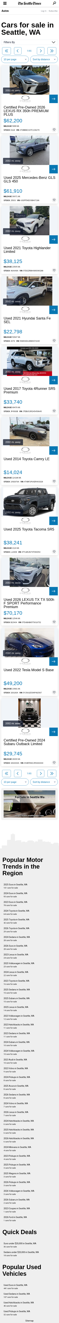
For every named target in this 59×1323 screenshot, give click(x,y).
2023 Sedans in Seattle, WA (17, 1035)
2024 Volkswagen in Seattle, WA (19, 1052)
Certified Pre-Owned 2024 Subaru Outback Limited (24, 742)
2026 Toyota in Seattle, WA (16, 930)
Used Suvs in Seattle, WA (15, 1286)
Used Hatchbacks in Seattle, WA (19, 1304)
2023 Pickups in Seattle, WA (17, 1157)
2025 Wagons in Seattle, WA (17, 1175)
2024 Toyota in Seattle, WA (16, 912)
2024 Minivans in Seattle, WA (17, 1149)
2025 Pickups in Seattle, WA (17, 1166)
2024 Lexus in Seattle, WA (16, 973)
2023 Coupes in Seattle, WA (17, 1210)
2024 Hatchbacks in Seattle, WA (19, 1122)
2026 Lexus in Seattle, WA (16, 1114)
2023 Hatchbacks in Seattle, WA (19, 1026)
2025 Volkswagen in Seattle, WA (19, 965)
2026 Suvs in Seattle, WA (15, 947)
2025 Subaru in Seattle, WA (17, 1000)
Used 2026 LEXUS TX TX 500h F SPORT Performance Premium (29, 603)
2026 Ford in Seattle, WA (15, 1219)
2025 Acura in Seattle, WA (16, 1087)
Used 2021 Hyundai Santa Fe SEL (27, 320)
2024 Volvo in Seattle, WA (16, 1105)
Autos (5, 11)
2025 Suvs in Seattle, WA (15, 886)
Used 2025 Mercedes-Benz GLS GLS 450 (29, 179)
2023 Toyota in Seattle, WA (16, 982)
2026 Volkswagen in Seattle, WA (19, 1192)
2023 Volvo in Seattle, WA (16, 1070)
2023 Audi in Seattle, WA (15, 1061)
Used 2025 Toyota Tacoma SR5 (29, 529)
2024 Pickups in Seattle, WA (17, 1079)
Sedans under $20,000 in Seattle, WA (21, 1254)
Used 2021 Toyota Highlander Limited (27, 249)
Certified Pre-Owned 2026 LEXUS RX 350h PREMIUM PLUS (26, 110)
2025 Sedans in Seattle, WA (17, 991)
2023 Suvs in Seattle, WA (15, 903)
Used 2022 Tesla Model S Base (29, 670)
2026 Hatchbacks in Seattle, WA (19, 1140)
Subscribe (53, 10)
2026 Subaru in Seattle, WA (17, 1201)
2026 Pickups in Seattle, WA (17, 1184)
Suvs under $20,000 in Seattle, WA (20, 1245)
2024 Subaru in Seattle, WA (17, 1044)
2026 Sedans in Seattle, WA (17, 1096)
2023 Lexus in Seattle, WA (16, 956)
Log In (43, 10)
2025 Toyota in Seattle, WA (16, 921)
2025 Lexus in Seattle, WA (16, 1008)
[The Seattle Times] (29, 3)
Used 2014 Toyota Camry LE (27, 459)
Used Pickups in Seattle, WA (17, 1313)
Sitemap (29, 1321)
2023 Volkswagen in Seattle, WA (19, 1017)
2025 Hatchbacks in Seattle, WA (19, 1131)
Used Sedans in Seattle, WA (17, 1295)
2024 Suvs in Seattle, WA (15, 895)
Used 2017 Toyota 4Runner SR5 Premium (29, 390)
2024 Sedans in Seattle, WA (17, 938)
